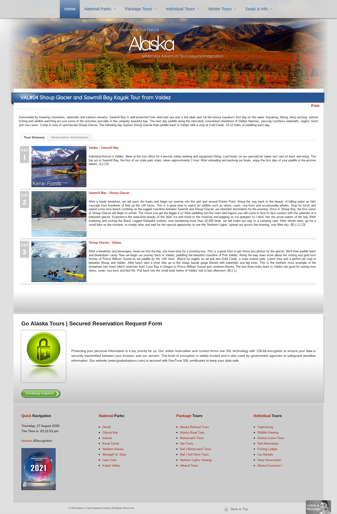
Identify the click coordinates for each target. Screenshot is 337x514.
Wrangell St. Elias (114, 454)
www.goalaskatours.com (126, 360)
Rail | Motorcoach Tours (195, 449)
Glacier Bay (110, 432)
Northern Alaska (113, 449)
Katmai (107, 438)
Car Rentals (265, 454)
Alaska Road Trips (192, 432)
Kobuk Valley (111, 465)
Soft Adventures (268, 443)
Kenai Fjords (110, 443)
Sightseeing (265, 427)
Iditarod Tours (189, 465)
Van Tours (186, 443)
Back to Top (239, 509)
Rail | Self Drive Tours (194, 454)
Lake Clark (109, 460)
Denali (106, 427)
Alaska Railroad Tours (194, 427)
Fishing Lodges (267, 449)
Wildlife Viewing (267, 432)
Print (315, 106)
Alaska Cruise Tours (270, 438)
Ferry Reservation (269, 460)
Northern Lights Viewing (195, 460)
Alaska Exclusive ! (269, 465)
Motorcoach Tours (192, 438)
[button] (318, 507)
